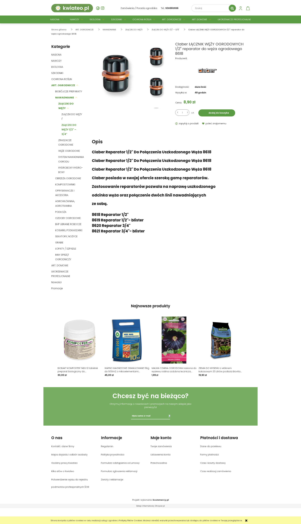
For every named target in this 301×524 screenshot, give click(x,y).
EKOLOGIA (57, 67)
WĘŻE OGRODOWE (69, 151)
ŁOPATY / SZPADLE (65, 248)
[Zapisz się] (169, 416)
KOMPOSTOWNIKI (65, 184)
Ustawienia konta (160, 454)
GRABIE (59, 242)
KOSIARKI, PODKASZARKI (68, 230)
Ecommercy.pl (161, 499)
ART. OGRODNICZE (63, 85)
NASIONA (56, 54)
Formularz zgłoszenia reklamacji (119, 471)
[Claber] (207, 70)
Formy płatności (209, 454)
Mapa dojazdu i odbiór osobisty (69, 454)
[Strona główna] (72, 8)
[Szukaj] (232, 8)
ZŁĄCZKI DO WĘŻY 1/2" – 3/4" (68, 129)
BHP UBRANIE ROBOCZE (68, 224)
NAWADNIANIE (64, 97)
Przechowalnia (158, 463)
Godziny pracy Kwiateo (64, 463)
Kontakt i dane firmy (62, 446)
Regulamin (107, 446)
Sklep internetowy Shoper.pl (150, 505)
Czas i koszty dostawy (213, 463)
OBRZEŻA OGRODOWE (68, 178)
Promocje (57, 288)
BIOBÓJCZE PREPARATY (68, 91)
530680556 (171, 8)
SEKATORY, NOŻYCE (66, 236)
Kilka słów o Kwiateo (62, 471)
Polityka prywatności (112, 454)
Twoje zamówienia (161, 446)
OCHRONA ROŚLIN (61, 79)
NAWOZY (56, 61)
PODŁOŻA (60, 212)
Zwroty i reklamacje (112, 479)
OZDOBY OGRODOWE (68, 218)
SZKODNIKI (57, 73)
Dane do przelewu (210, 446)
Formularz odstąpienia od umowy (120, 463)
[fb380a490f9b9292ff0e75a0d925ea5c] (157, 58)
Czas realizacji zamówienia (215, 471)
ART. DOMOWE (59, 265)
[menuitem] (54, 19)
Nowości (56, 282)
